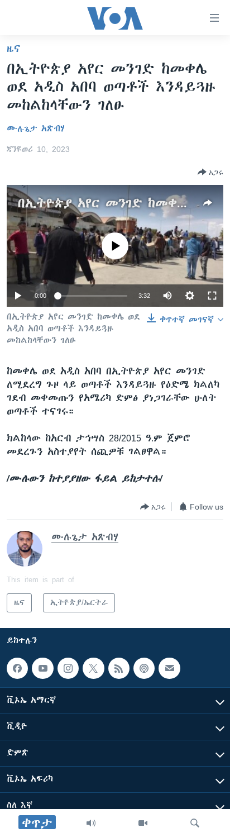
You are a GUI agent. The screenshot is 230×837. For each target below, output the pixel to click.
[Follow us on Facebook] (17, 668)
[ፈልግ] (195, 823)
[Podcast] (144, 668)
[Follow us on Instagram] (68, 668)
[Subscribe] (169, 668)
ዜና (14, 48)
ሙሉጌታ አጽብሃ (36, 128)
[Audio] (91, 823)
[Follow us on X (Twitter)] (93, 668)
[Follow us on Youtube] (42, 668)
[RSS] (119, 668)
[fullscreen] (212, 295)
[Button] (210, 172)
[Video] (143, 823)
